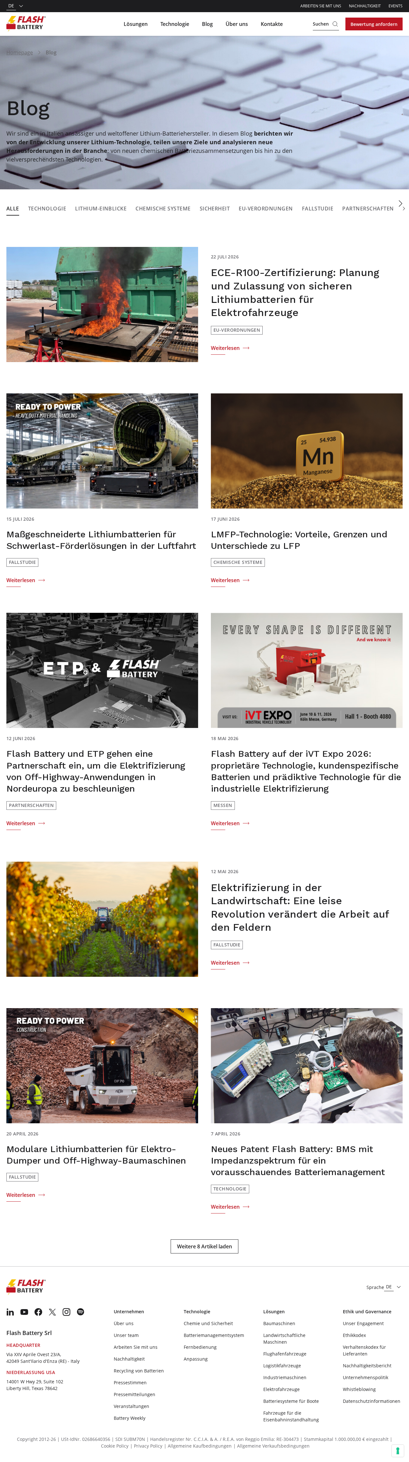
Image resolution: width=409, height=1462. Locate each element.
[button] (404, 208)
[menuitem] (10, 1312)
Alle (12, 208)
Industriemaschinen (284, 1377)
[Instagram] (66, 1312)
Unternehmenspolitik (365, 1377)
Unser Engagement (363, 1323)
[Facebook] (38, 1312)
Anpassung (196, 1359)
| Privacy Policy (146, 1446)
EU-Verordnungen (266, 208)
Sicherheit (215, 208)
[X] (52, 1312)
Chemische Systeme (162, 208)
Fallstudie (318, 208)
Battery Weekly (129, 1418)
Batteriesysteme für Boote (291, 1401)
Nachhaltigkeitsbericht (367, 1366)
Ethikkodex (354, 1335)
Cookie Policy (114, 1446)
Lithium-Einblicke (101, 208)
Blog (207, 24)
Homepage (19, 52)
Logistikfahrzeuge (282, 1366)
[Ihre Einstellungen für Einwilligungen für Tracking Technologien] (398, 1451)
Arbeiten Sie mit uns (320, 6)
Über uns (237, 24)
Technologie (174, 24)
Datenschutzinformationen (371, 1401)
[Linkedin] (10, 1312)
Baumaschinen (279, 1323)
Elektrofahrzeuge (281, 1389)
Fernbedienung (200, 1347)
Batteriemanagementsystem (214, 1335)
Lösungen (136, 24)
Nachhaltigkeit (365, 6)
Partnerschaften (368, 208)
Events (396, 6)
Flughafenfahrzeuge (284, 1354)
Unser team (126, 1335)
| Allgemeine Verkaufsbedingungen (271, 1446)
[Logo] (26, 24)
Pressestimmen (130, 1382)
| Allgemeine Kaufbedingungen (198, 1446)
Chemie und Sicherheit (208, 1323)
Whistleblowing (359, 1389)
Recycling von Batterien (139, 1371)
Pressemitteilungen (134, 1394)
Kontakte (272, 24)
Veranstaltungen (131, 1406)
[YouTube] (24, 1312)
